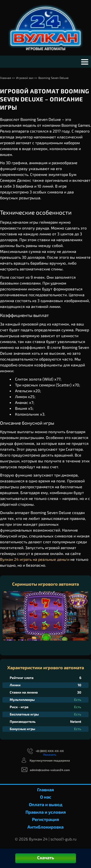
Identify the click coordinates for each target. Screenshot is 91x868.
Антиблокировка (45, 827)
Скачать (45, 857)
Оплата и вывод (45, 804)
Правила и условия (45, 812)
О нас (45, 797)
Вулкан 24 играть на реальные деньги (34, 559)
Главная (45, 789)
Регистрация (45, 819)
